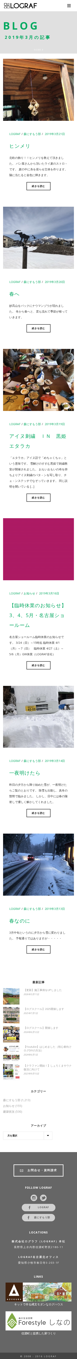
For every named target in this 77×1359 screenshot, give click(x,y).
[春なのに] (38, 864)
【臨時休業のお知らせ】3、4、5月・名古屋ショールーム (38, 615)
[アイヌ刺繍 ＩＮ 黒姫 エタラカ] (38, 379)
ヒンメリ (20, 145)
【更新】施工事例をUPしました (43, 990)
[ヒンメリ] (38, 89)
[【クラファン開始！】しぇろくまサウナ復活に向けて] (11, 1072)
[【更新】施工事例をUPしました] (11, 996)
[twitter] (43, 1198)
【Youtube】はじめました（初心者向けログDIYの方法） (47, 1048)
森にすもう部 (32, 134)
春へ (14, 293)
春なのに (19, 920)
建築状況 (9, 1111)
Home (37, 49)
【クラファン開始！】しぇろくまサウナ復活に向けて (48, 1067)
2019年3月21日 (55, 134)
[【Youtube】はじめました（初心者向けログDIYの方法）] (11, 1053)
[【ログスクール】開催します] (11, 1034)
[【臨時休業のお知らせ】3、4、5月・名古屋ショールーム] (38, 549)
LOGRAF (15, 134)
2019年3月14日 (55, 761)
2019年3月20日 (55, 282)
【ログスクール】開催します (41, 1028)
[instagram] (34, 1198)
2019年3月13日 (55, 909)
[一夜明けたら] (38, 716)
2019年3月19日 (55, 424)
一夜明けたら (25, 772)
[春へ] (38, 237)
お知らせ (29, 593)
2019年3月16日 (49, 593)
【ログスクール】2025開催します (44, 1009)
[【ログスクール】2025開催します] (11, 1015)
